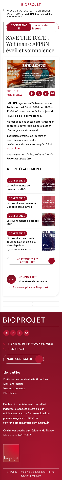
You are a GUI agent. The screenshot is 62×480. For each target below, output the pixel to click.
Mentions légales (13, 384)
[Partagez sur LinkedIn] (32, 93)
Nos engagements (14, 388)
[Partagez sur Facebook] (46, 93)
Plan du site (10, 393)
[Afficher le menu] (4, 5)
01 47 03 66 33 (16, 349)
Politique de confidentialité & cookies (25, 379)
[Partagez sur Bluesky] (52, 93)
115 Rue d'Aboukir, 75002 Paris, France (30, 344)
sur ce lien (13, 148)
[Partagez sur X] (39, 93)
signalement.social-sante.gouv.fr (28, 423)
